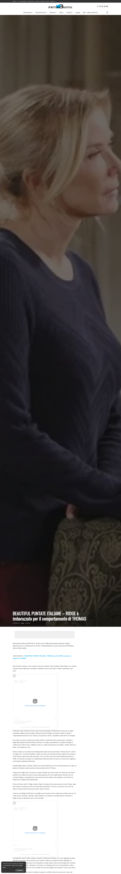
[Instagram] (102, 6)
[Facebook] (98, 6)
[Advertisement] (45, 634)
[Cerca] (107, 12)
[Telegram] (107, 6)
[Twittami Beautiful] (60, 6)
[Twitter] (100, 6)
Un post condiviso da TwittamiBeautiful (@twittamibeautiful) (35, 727)
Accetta (20, 870)
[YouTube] (104, 6)
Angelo (22, 623)
